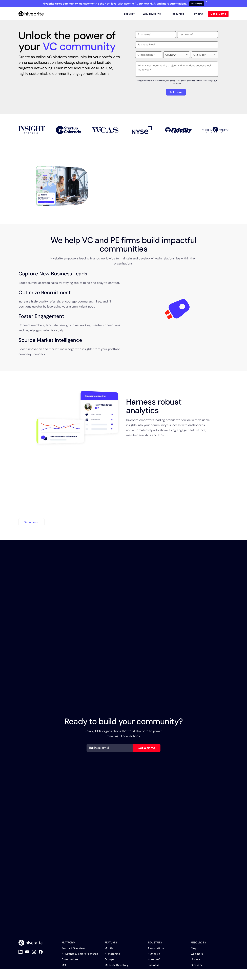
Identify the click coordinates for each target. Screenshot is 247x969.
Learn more (196, 3)
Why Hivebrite (152, 13)
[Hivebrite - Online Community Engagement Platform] (31, 13)
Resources (177, 13)
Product (128, 13)
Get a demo (146, 748)
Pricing (198, 13)
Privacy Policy (195, 81)
